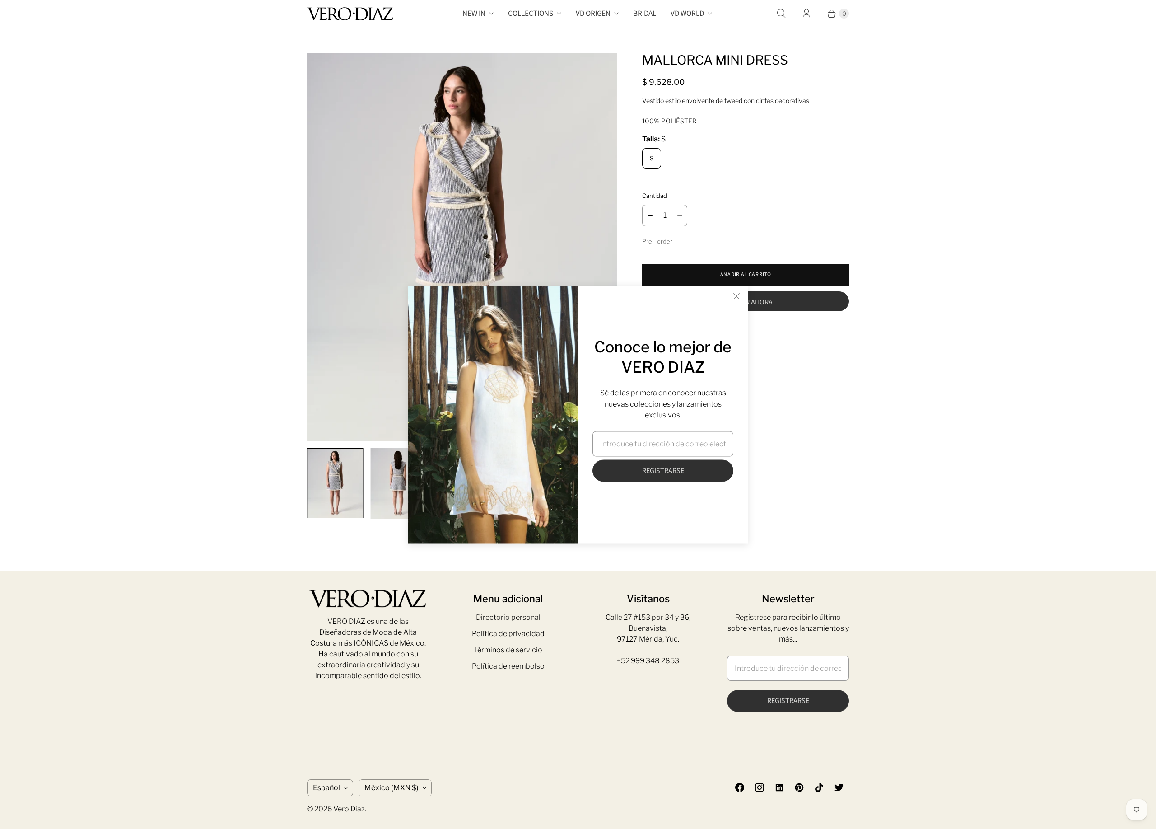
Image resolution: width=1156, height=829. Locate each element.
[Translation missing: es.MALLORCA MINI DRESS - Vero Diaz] (335, 483)
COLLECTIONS (530, 13)
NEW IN (473, 13)
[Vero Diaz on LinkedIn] (779, 787)
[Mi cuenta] (806, 13)
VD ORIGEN (593, 13)
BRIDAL (644, 13)
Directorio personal (508, 617)
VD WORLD (687, 13)
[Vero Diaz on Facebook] (740, 787)
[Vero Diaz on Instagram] (759, 787)
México (391, 787)
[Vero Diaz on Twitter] (839, 787)
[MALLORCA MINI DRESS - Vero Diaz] (462, 247)
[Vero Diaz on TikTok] (819, 787)
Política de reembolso (508, 666)
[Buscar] (781, 13)
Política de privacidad (508, 633)
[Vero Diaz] (350, 13)
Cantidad (654, 195)
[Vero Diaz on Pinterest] (799, 787)
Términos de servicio (508, 650)
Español (326, 787)
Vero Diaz (349, 809)
